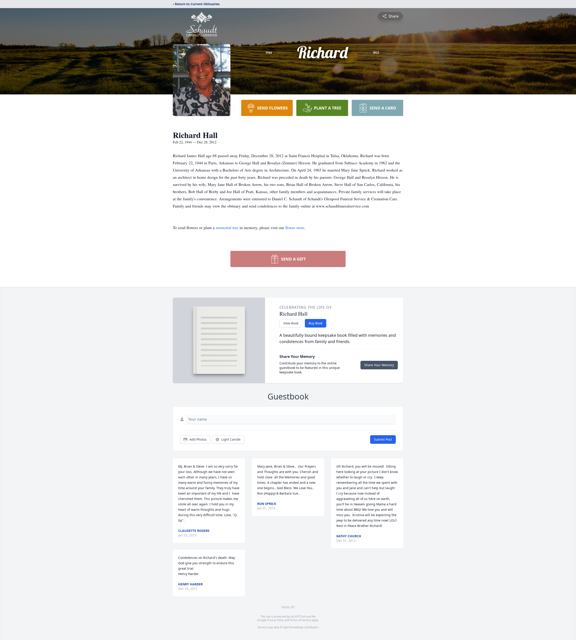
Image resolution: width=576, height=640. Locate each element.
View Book (290, 323)
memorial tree (227, 227)
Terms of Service (300, 620)
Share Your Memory (379, 365)
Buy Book (315, 323)
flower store (294, 227)
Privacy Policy (275, 620)
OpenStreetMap (293, 627)
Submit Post (383, 439)
